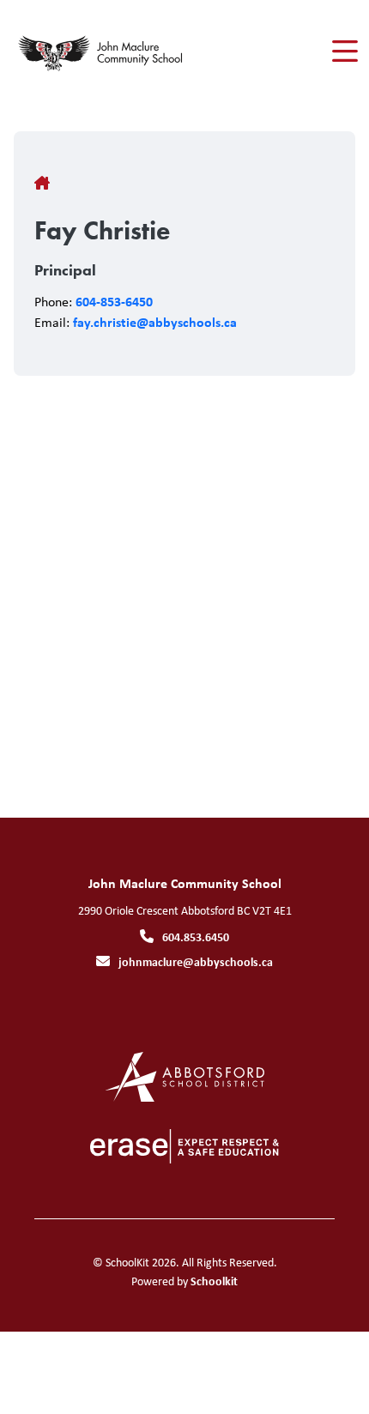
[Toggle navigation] (343, 51)
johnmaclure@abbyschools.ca (195, 961)
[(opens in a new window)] (185, 1076)
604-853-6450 (114, 301)
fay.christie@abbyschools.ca (155, 321)
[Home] (110, 52)
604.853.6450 (195, 936)
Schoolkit (214, 1280)
